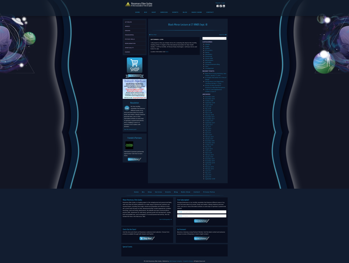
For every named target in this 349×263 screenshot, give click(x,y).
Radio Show (197, 12)
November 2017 (210, 118)
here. (167, 51)
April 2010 (208, 176)
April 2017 (208, 132)
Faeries (127, 52)
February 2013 (209, 168)
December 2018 (209, 96)
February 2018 (209, 114)
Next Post (222, 34)
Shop (154, 12)
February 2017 (209, 136)
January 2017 (209, 138)
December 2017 (209, 116)
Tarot (206, 66)
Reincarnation (130, 43)
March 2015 (208, 152)
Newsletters (208, 54)
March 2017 (208, 134)
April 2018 (208, 110)
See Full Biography (165, 219)
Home (137, 12)
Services (164, 12)
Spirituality (129, 47)
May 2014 (208, 164)
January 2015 (209, 156)
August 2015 (209, 148)
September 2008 (210, 178)
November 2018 (210, 98)
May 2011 (208, 172)
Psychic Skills (130, 39)
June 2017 (208, 128)
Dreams (127, 30)
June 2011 (208, 170)
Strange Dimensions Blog (212, 64)
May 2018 (208, 108)
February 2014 (209, 166)
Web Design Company (175, 261)
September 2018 (210, 102)
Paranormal (129, 35)
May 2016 (208, 146)
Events (175, 12)
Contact (210, 12)
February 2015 (209, 154)
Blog (185, 12)
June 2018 (208, 106)
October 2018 (209, 100)
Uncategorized (209, 68)
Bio (145, 12)
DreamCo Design (188, 261)
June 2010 (208, 174)
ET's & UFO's (208, 50)
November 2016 (210, 142)
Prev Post (153, 34)
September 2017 (210, 122)
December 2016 (209, 140)
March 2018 (208, 112)
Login (223, 3)
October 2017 (209, 120)
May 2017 (208, 130)
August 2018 (209, 104)
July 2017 (208, 126)
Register (218, 3)
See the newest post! (130, 129)
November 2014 (210, 160)
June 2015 (208, 150)
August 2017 (209, 124)
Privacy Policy (209, 192)
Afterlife (128, 22)
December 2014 (209, 158)
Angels (127, 26)
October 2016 (209, 144)
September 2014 (210, 162)
